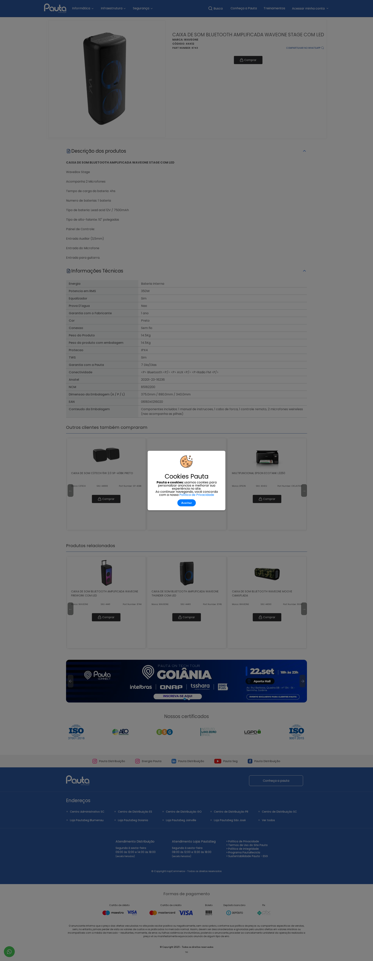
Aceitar (186, 502)
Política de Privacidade (196, 495)
